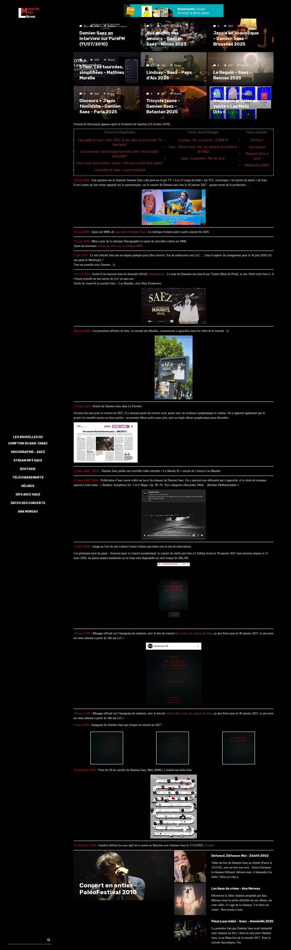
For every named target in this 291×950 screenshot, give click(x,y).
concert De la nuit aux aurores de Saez (189, 713)
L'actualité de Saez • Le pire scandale (119, 170)
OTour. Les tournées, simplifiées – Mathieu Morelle (101, 72)
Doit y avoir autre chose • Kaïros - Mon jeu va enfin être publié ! (119, 163)
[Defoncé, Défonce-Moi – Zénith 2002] (190, 866)
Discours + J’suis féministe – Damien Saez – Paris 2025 (100, 106)
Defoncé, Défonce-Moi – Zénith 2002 (239, 856)
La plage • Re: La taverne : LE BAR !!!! (203, 140)
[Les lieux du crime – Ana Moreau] (190, 899)
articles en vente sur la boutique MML (120, 246)
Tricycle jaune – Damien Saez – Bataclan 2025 (163, 106)
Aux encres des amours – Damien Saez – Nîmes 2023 (166, 38)
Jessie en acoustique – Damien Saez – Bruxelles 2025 (236, 38)
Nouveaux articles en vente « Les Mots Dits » (235, 106)
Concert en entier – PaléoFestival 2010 (108, 889)
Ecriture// (257, 140)
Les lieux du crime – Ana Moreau (235, 888)
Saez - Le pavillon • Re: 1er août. (203, 158)
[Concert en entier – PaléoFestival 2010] (123, 875)
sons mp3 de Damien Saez (130, 232)
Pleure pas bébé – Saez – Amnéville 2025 (242, 921)
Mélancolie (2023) (257, 165)
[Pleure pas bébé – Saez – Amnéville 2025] (190, 932)
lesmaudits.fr (156, 274)
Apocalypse (257, 147)
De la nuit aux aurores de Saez (194, 633)
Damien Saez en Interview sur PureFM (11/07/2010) (102, 38)
